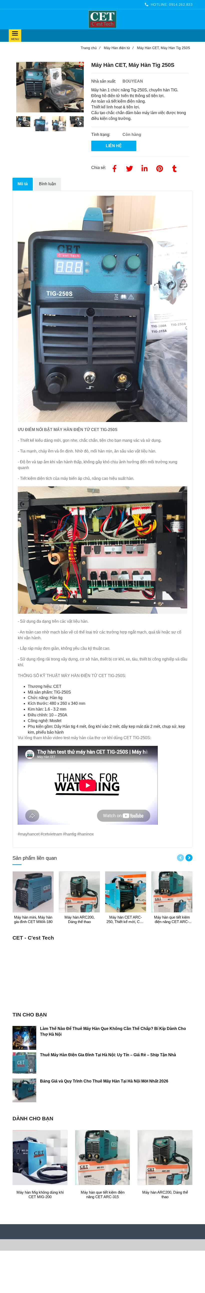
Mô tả (23, 184)
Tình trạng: (101, 134)
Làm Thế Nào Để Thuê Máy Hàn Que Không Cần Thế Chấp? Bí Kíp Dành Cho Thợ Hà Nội (113, 1031)
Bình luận (47, 184)
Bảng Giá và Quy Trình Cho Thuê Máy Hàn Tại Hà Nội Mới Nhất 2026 (104, 1081)
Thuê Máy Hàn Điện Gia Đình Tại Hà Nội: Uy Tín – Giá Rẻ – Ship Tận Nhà (108, 1055)
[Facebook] (114, 167)
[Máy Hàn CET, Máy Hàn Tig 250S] (102, 19)
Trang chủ (90, 48)
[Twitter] (129, 167)
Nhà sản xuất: (104, 81)
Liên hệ (114, 146)
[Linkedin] (144, 167)
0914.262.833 (180, 5)
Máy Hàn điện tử (119, 48)
